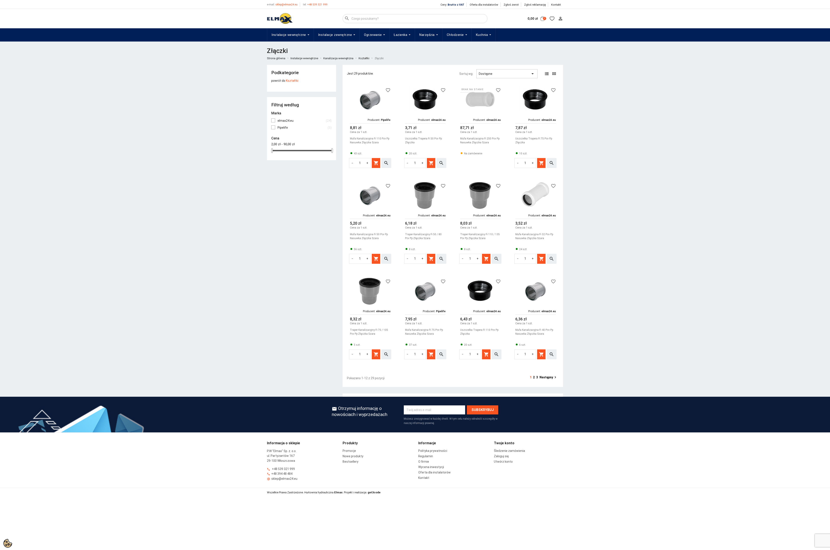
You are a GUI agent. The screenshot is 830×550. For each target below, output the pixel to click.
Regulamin (425, 456)
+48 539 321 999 (315, 4)
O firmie (423, 461)
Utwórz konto (503, 461)
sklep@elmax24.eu (282, 4)
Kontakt (556, 4)
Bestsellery (350, 461)
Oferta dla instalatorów (484, 4)
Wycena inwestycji (431, 467)
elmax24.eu (305, 120)
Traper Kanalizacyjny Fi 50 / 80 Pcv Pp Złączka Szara (423, 236)
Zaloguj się (501, 456)
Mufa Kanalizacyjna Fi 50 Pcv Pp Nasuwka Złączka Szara (369, 236)
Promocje (349, 450)
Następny (548, 377)
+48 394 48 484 (279, 474)
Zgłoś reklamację (535, 4)
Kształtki (292, 80)
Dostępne (507, 73)
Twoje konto (504, 443)
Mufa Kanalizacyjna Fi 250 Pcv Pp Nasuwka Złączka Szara (480, 140)
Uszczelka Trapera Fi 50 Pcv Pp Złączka (423, 140)
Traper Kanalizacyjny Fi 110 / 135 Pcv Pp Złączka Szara (480, 236)
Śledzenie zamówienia (509, 450)
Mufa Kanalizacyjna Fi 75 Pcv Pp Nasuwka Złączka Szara (424, 331)
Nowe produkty (353, 456)
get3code (374, 492)
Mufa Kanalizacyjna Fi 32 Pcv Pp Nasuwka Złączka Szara (534, 236)
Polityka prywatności (432, 450)
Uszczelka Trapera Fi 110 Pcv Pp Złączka (479, 331)
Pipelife (305, 127)
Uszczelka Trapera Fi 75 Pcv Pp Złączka (533, 140)
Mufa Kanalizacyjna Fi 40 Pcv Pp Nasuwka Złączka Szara (534, 331)
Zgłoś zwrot (511, 4)
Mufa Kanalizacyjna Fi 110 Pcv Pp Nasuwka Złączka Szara (369, 140)
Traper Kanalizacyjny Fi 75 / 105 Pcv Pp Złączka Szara (369, 331)
